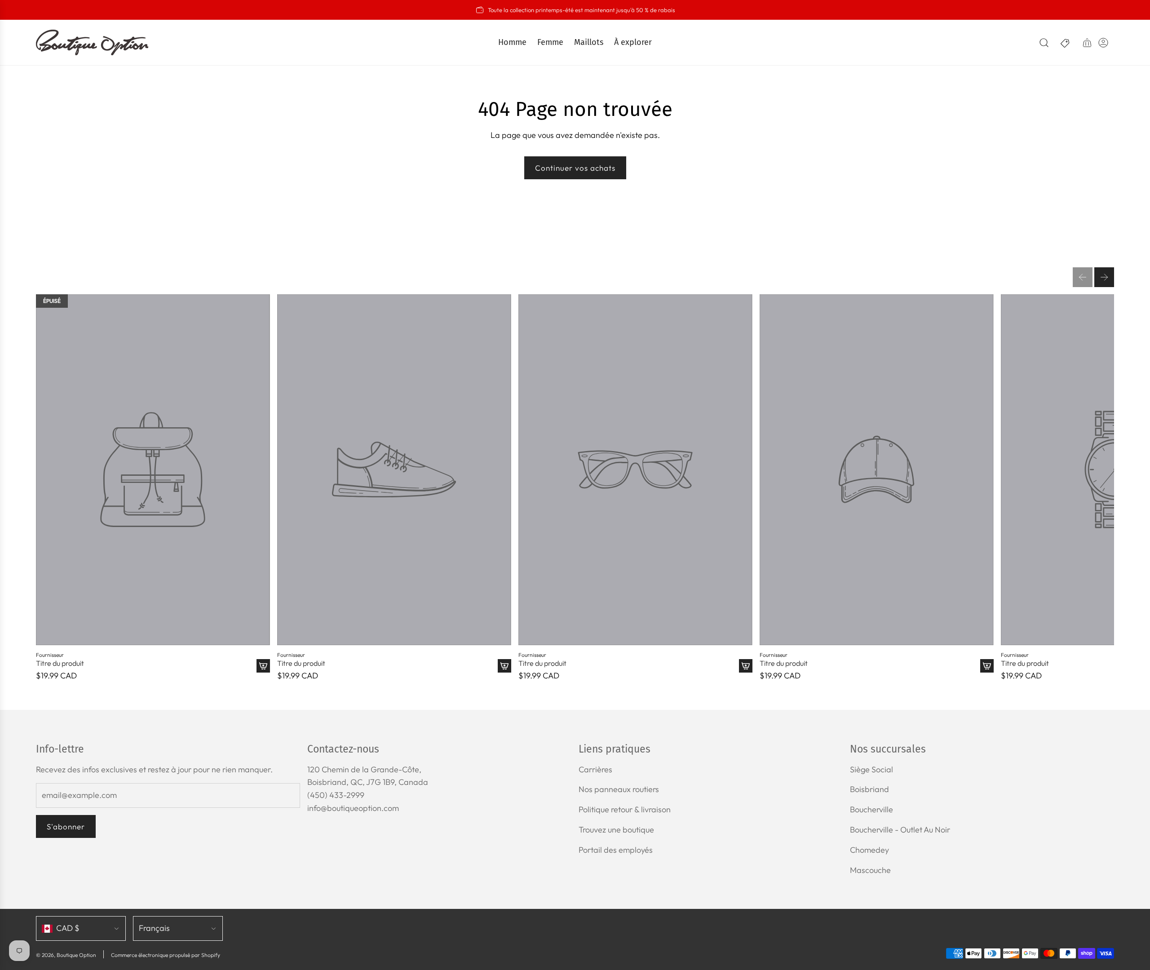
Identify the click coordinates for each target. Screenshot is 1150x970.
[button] (1082, 277)
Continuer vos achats (575, 168)
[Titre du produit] (153, 469)
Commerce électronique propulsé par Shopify (165, 955)
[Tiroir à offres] (1065, 42)
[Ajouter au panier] (263, 666)
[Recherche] (1044, 42)
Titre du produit (60, 663)
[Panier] (1087, 42)
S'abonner (66, 826)
